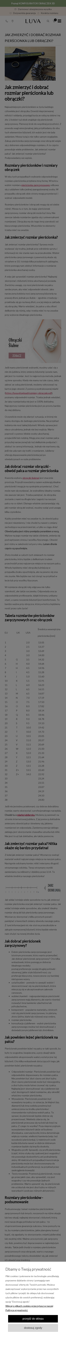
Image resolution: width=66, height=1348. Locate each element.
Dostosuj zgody (33, 1327)
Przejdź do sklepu (33, 1318)
